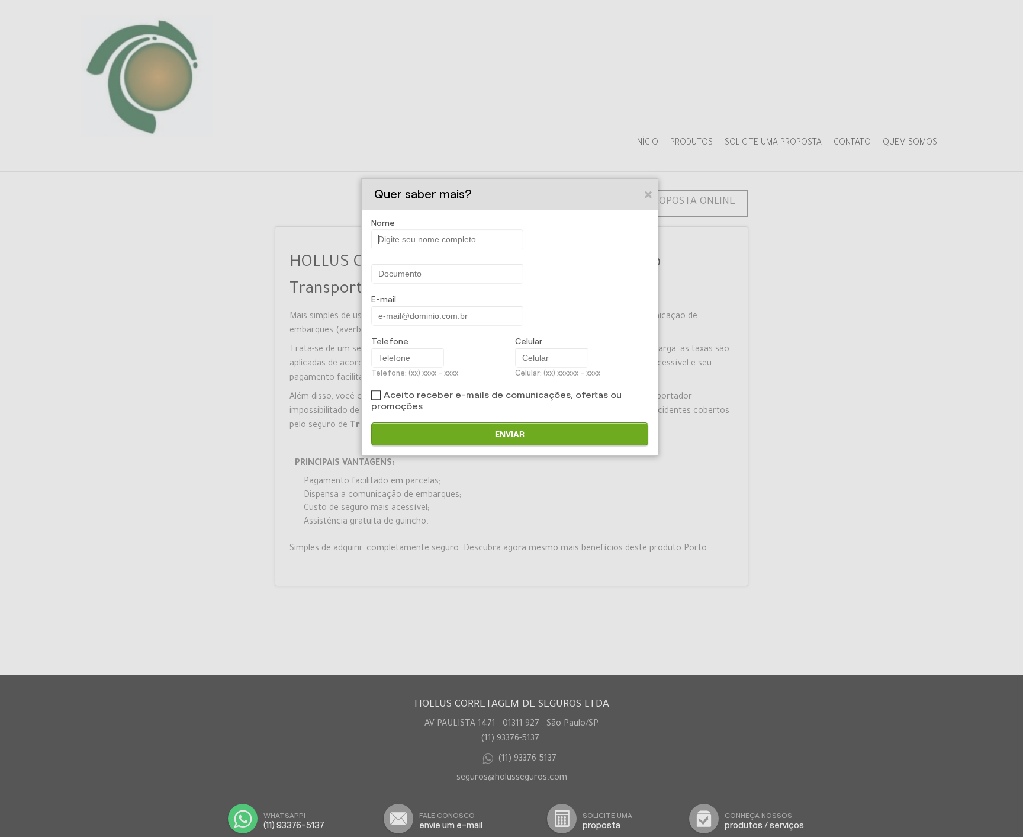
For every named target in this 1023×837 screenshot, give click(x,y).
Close (649, 194)
